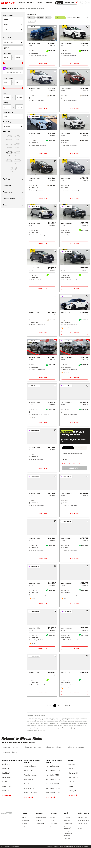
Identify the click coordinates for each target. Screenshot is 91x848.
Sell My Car (30, 2)
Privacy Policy (67, 820)
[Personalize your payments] (54, 45)
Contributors (53, 820)
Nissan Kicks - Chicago (53, 747)
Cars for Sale (21, 2)
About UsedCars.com (41, 817)
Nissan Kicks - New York (10, 747)
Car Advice (24, 823)
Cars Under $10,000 (82, 823)
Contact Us (38, 820)
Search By (24, 817)
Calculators (52, 817)
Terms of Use (67, 817)
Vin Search (81, 448)
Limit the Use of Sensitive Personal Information (68, 833)
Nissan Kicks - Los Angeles (33, 747)
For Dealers (48, 2)
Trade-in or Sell (25, 820)
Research (39, 2)
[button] (67, 706)
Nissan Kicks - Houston (76, 747)
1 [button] (54, 705)
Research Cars (25, 830)
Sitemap (52, 826)
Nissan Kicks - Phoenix (9, 752)
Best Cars (24, 826)
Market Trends (53, 823)
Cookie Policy (67, 838)
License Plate (68, 448)
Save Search (60, 17)
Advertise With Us (40, 823)
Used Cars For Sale (82, 817)
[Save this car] (55, 27)
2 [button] (58, 705)
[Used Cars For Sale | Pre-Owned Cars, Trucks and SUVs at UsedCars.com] (8, 3)
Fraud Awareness (68, 823)
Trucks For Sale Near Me (83, 820)
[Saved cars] (81, 2)
